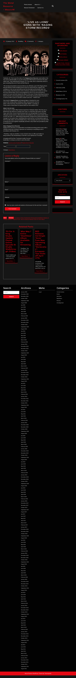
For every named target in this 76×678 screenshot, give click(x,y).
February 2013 (24, 629)
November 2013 (24, 609)
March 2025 (24, 313)
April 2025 (23, 311)
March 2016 (24, 548)
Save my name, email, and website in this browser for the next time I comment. (27, 205)
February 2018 (24, 498)
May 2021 (23, 413)
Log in (40, 292)
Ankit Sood (38, 11)
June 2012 (23, 646)
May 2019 (23, 466)
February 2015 (24, 577)
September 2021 (25, 405)
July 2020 (23, 435)
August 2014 (24, 590)
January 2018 (24, 501)
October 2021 (24, 403)
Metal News (12, 150)
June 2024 (23, 333)
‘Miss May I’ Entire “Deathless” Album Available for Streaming (26, 238)
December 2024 (24, 320)
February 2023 (24, 368)
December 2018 (24, 477)
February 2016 (24, 551)
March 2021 (24, 418)
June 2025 (23, 307)
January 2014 (24, 605)
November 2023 (24, 348)
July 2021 (23, 409)
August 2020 (24, 433)
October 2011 (24, 664)
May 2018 (23, 492)
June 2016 (23, 542)
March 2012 (24, 653)
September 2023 (25, 353)
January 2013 (24, 631)
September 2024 (25, 326)
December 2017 (24, 503)
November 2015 (24, 557)
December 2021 (24, 398)
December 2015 (24, 555)
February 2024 (24, 342)
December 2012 (24, 633)
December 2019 (24, 450)
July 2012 (23, 644)
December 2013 (24, 607)
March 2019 (24, 470)
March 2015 (24, 575)
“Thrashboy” (38, 7)
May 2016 (23, 544)
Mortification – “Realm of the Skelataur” (62, 163)
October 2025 (24, 298)
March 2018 (24, 496)
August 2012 (24, 642)
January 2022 (24, 396)
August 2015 (24, 564)
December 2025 (24, 294)
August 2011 (24, 668)
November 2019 (24, 453)
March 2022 (24, 392)
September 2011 (25, 666)
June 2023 (23, 359)
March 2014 (24, 601)
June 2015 (23, 568)
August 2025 (24, 302)
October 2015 (24, 559)
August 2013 (24, 616)
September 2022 (25, 379)
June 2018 (23, 490)
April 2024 (23, 337)
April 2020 (23, 442)
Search (62, 202)
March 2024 (24, 339)
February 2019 (24, 472)
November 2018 (24, 479)
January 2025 (24, 318)
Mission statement (29, 7)
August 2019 (24, 459)
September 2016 (25, 535)
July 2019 (23, 461)
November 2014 (24, 583)
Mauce (36, 20)
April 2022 (23, 389)
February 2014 (24, 603)
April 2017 (23, 520)
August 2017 (24, 511)
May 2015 (23, 570)
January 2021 (24, 422)
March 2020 (24, 444)
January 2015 (24, 579)
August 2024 (24, 329)
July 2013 (23, 618)
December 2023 (24, 346)
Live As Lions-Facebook (15, 142)
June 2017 (23, 516)
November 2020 (24, 427)
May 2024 (23, 335)
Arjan (36, 14)
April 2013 (23, 625)
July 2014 (23, 592)
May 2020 (23, 440)
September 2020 (25, 431)
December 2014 (24, 581)
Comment (8, 161)
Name (7, 182)
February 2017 (24, 524)
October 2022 (24, 376)
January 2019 (24, 474)
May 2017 (23, 518)
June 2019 (23, 464)
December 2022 (24, 372)
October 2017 (24, 507)
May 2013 (23, 623)
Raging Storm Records (28, 142)
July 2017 (23, 514)
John (36, 17)
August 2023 (24, 355)
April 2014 (23, 599)
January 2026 (24, 292)
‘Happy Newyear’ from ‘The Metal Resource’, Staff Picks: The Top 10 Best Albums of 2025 (62, 132)
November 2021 (24, 400)
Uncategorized (60, 98)
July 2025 (23, 305)
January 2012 (24, 657)
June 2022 (23, 385)
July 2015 (23, 566)
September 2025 (25, 300)
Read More (10, 261)
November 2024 (24, 322)
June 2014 (23, 594)
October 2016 (24, 533)
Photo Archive (28, 4)
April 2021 (23, 416)
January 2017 (24, 527)
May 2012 (23, 649)
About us (37, 4)
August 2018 (24, 485)
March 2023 (24, 366)
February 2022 (24, 394)
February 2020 (24, 446)
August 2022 (24, 381)
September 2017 (25, 509)
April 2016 (23, 546)
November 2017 (24, 505)
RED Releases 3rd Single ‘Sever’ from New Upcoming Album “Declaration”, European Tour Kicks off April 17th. (40, 244)
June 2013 (23, 620)
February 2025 (24, 315)
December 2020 (24, 424)
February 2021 (24, 420)
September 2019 (25, 457)
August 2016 (24, 538)
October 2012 (24, 638)
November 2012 (24, 636)
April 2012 (23, 651)
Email (6, 189)
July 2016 (23, 540)
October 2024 (24, 324)
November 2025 (24, 296)
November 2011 (24, 662)
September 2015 (25, 562)
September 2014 (25, 588)
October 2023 (24, 350)
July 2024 (23, 331)
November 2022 (24, 374)
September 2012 (25, 640)
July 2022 (23, 383)
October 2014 (24, 585)
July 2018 (23, 488)
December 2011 (24, 660)
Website (7, 197)
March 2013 (24, 627)
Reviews (58, 95)
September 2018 (25, 483)
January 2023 (24, 370)
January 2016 (24, 553)
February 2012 (24, 655)
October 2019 (24, 455)
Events (58, 84)
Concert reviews (60, 80)
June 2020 (23, 437)
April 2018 (23, 494)
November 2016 (24, 531)
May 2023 (23, 361)
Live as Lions (11, 146)
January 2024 (24, 344)
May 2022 (23, 387)
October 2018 (24, 481)
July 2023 (23, 357)
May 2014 (23, 596)
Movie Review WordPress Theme (33, 673)
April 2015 (23, 572)
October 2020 (24, 429)
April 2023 (23, 363)
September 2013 (25, 614)
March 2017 (24, 522)
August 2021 (24, 407)
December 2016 (24, 529)
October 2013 (24, 612)
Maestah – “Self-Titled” (62, 152)
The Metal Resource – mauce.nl (9, 6)
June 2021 (23, 411)
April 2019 (23, 468)
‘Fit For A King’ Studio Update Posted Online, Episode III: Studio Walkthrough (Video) (11, 241)
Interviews (59, 87)
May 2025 (23, 309)
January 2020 (24, 448)
